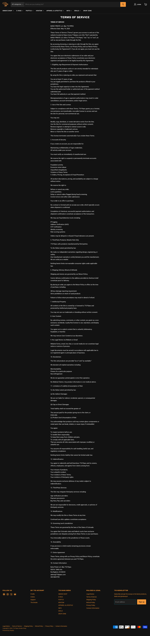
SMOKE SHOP (8, 10)
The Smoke (34, 602)
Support (33, 599)
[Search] (123, 4)
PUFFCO (29, 10)
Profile (33, 594)
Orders (33, 597)
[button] (138, 4)
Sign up (141, 602)
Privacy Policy (90, 605)
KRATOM (39, 10)
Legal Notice (90, 594)
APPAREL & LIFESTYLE (54, 10)
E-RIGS (19, 10)
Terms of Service (91, 597)
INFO (68, 10)
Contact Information (92, 608)
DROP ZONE (87, 10)
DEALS (76, 10)
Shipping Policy (91, 599)
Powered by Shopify (8, 630)
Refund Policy (90, 602)
